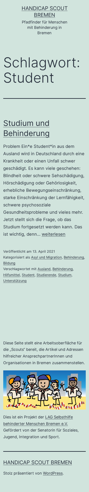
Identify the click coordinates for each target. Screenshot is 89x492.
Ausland (44, 269)
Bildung (9, 263)
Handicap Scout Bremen (37, 462)
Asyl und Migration (46, 257)
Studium (65, 275)
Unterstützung (15, 280)
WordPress (53, 473)
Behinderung (74, 257)
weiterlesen (53, 234)
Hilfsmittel (11, 275)
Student (28, 275)
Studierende (46, 275)
